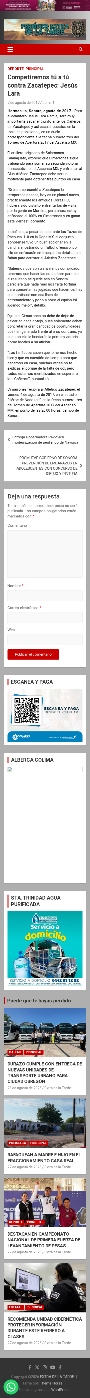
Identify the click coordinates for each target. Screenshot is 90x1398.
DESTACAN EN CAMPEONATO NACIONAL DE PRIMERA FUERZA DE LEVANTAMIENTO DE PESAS (44, 1239)
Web (11, 630)
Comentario (17, 525)
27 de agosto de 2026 (25, 1167)
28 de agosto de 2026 (25, 1088)
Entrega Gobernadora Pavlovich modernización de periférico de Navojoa (45, 440)
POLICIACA (17, 1143)
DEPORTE (16, 69)
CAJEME (15, 1052)
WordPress (60, 1389)
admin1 (48, 103)
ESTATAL (15, 1307)
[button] (11, 1386)
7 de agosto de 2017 (24, 103)
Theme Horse (51, 1383)
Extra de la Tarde (57, 1088)
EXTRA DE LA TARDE (57, 1376)
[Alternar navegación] (10, 49)
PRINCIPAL (35, 69)
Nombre (16, 586)
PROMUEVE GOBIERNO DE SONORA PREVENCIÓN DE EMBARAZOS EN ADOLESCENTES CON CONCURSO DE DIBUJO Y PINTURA (47, 466)
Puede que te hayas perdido (39, 1001)
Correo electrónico (24, 608)
